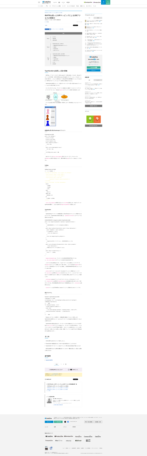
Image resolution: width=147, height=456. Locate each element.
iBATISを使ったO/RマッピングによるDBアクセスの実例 (57, 389)
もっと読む (49, 390)
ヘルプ (63, 448)
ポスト (76, 25)
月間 (98, 17)
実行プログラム (56, 50)
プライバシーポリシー (94, 448)
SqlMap (55, 47)
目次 (63, 33)
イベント (63, 2)
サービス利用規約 (87, 448)
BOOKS (68, 2)
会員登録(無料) (55, 373)
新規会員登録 (94, 67)
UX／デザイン (89, 6)
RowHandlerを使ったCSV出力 (58, 43)
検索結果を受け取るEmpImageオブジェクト (62, 55)
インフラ (64, 6)
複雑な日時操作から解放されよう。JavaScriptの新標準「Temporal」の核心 (94, 34)
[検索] (47, 6)
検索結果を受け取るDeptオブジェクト (60, 45)
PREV (57, 364)
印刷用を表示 (48, 379)
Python (77, 6)
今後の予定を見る (94, 125)
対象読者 (54, 38)
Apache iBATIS (49, 360)
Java (46, 25)
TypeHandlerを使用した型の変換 (59, 53)
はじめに (54, 36)
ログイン (53, 375)
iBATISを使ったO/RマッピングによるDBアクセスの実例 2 (57, 387)
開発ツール (82, 6)
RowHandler (56, 48)
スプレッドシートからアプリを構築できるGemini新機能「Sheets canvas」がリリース (94, 21)
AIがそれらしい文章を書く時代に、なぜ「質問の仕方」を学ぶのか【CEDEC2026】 (93, 98)
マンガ (94, 6)
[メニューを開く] (39, 2)
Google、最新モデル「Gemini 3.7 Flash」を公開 (94, 23)
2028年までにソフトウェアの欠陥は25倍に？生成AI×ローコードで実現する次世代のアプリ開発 (93, 84)
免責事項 (78, 448)
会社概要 (82, 448)
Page (48, 38)
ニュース (55, 2)
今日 (89, 17)
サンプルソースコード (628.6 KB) (57, 29)
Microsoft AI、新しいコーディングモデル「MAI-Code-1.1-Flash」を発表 (94, 37)
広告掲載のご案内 (98, 421)
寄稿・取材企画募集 (88, 421)
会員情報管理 (74, 448)
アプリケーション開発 (56, 6)
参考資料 (54, 63)
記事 (59, 2)
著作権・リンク (68, 448)
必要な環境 (55, 40)
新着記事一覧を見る (93, 105)
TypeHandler (56, 58)
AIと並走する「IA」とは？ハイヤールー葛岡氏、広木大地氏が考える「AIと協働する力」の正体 (93, 93)
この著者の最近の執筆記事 (58, 404)
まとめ (54, 62)
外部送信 (100, 448)
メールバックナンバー (94, 64)
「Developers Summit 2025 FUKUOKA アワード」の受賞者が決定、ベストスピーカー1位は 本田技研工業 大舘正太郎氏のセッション (94, 43)
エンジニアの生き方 (71, 6)
